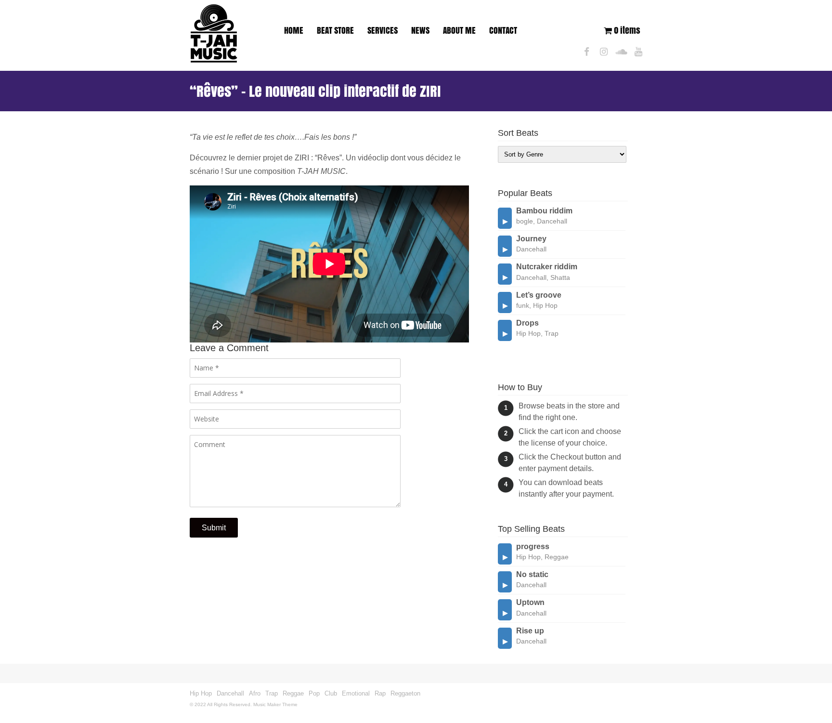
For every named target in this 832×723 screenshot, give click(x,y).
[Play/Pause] (505, 221)
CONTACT (503, 30)
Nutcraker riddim (546, 267)
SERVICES (382, 30)
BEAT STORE (335, 30)
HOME (293, 30)
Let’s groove (538, 295)
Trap (271, 693)
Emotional (356, 693)
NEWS (420, 30)
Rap (380, 693)
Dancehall (230, 693)
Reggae (293, 693)
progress (532, 546)
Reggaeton (405, 693)
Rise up (530, 631)
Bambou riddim (544, 211)
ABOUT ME (459, 30)
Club (331, 693)
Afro (254, 693)
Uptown (530, 602)
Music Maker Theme (275, 704)
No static (532, 574)
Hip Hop (201, 693)
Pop (314, 693)
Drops (527, 323)
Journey (531, 239)
